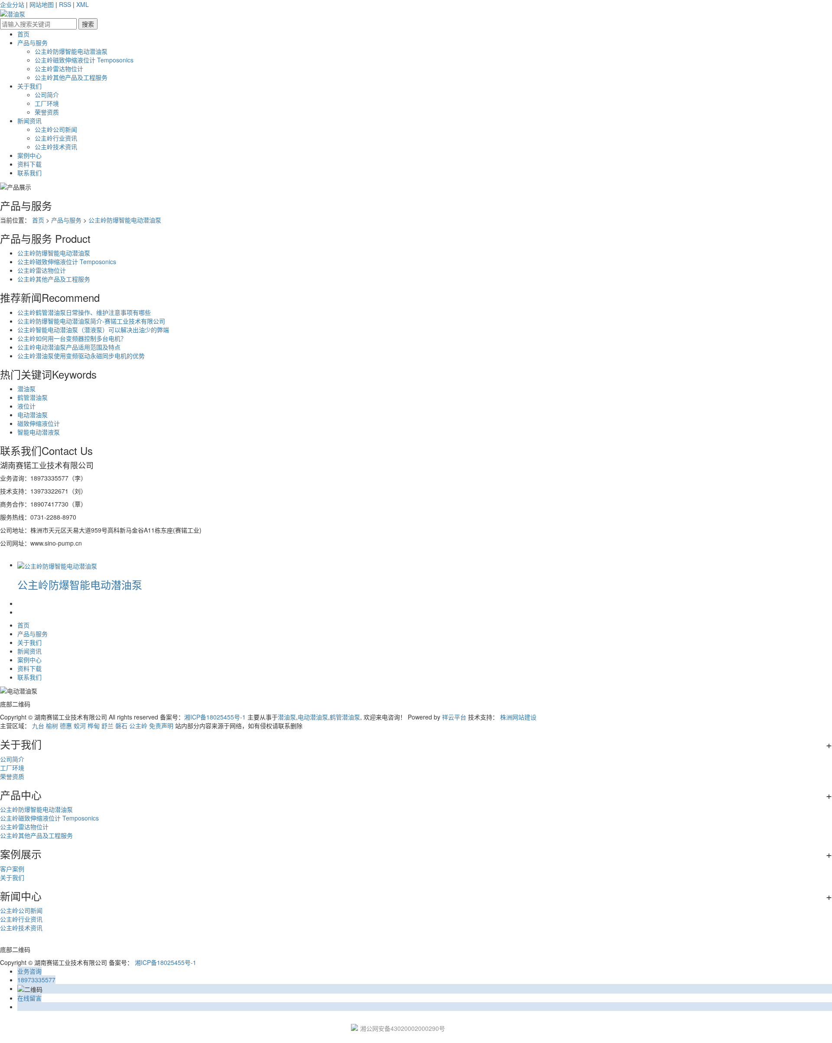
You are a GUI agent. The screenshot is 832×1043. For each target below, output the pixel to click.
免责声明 (161, 725)
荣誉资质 (47, 112)
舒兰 (107, 725)
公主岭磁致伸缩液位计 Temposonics (84, 60)
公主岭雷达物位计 (59, 68)
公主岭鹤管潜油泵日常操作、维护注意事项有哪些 (84, 312)
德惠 (66, 725)
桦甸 (94, 725)
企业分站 (12, 4)
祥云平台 (454, 717)
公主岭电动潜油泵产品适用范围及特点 (68, 347)
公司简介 (47, 94)
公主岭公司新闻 (56, 129)
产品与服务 (32, 42)
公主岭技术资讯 (56, 146)
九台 (38, 725)
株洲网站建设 (518, 717)
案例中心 (29, 155)
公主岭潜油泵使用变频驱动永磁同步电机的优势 (81, 355)
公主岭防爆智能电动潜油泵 (71, 51)
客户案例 (12, 868)
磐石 (121, 725)
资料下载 (29, 164)
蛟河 (80, 725)
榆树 (52, 725)
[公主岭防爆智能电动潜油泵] (57, 564)
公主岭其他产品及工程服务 (71, 77)
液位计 (26, 406)
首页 (23, 33)
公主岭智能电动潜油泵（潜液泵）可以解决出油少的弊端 (93, 329)
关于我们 (29, 86)
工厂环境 (47, 103)
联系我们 (29, 172)
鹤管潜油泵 (32, 397)
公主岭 (138, 725)
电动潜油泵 (32, 414)
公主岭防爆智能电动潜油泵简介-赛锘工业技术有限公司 (91, 321)
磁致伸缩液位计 (38, 423)
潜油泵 (26, 388)
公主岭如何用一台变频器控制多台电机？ (72, 338)
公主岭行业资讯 (56, 138)
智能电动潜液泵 (38, 432)
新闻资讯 (29, 120)
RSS (65, 4)
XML (82, 4)
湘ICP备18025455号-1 (215, 717)
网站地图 (41, 4)
